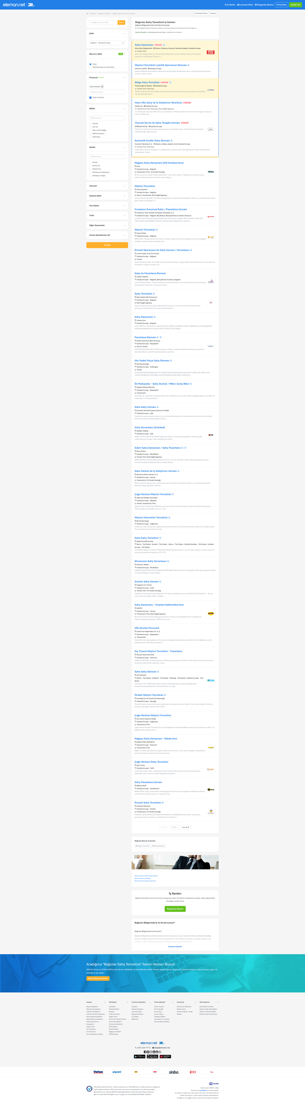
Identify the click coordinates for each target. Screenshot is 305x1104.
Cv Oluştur (135, 1016)
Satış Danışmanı (159, 846)
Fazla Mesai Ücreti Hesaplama (92, 1023)
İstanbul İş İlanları (137, 1009)
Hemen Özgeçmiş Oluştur (98, 978)
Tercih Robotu (91, 1029)
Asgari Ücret (90, 1026)
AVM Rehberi (113, 1026)
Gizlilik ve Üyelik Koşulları (208, 1011)
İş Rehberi (112, 1006)
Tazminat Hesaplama (93, 1009)
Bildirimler (135, 1019)
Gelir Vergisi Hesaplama (94, 1016)
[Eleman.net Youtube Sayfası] (157, 1052)
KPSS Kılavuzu (113, 1034)
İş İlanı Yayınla (159, 1006)
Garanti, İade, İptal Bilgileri (208, 1009)
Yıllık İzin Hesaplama (93, 1011)
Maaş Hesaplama (92, 1006)
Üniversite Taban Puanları (117, 1019)
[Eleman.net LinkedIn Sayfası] (154, 1052)
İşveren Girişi (158, 1014)
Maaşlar (111, 1011)
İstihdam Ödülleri (160, 1016)
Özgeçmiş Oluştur (265, 5)
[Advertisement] (107, 269)
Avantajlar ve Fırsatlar (161, 1019)
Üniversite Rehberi (115, 1021)
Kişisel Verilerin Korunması (208, 1014)
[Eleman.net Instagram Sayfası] (151, 1052)
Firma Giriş (281, 5)
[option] (95, 1072)
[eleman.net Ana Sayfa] (87, 13)
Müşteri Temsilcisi (143, 846)
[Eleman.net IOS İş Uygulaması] (152, 1056)
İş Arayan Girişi (246, 5)
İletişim (179, 1014)
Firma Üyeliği (158, 1009)
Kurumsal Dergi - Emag (184, 1011)
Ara (122, 22)
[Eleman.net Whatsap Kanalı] (160, 1052)
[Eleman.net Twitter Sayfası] (148, 1052)
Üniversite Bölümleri (116, 1024)
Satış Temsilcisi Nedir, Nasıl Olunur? (146, 876)
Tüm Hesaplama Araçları (94, 1034)
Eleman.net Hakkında (184, 1006)
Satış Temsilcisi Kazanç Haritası (145, 881)
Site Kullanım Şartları (207, 1006)
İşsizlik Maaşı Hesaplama (94, 1019)
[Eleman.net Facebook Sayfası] (145, 1052)
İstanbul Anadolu (140, 32)
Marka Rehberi (114, 1029)
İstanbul (151, 32)
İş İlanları (231, 5)
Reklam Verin (181, 1009)
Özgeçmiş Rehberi (115, 1031)
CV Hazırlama (91, 1031)
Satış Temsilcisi (98, 97)
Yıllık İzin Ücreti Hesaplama (95, 1014)
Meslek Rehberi (114, 1009)
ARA (108, 245)
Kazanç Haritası (114, 1014)
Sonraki (185, 827)
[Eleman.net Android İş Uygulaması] (139, 1056)
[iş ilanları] (19, 5)
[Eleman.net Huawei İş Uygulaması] (165, 1056)
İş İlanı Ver (295, 5)
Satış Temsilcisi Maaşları (143, 878)
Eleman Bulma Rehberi (162, 1021)
